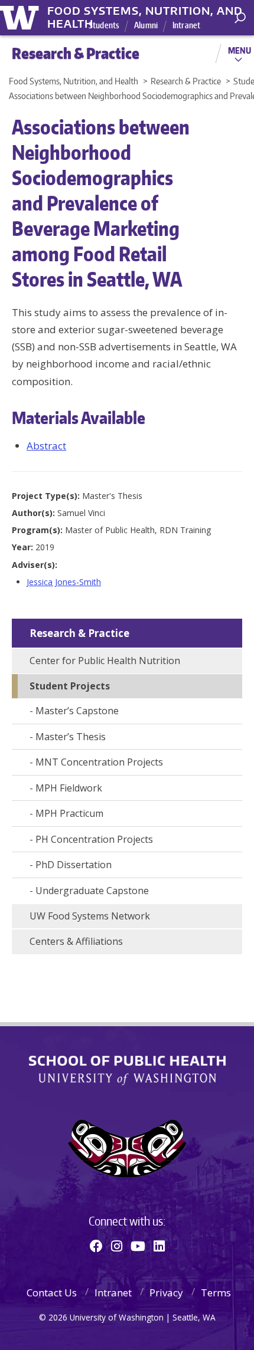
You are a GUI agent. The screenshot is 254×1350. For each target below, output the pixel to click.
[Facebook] (96, 1245)
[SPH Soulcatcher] (127, 1148)
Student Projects (70, 685)
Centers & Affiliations (76, 941)
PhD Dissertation (73, 864)
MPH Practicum (69, 813)
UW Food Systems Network (90, 915)
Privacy (166, 1292)
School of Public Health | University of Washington (127, 1070)
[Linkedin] (159, 1245)
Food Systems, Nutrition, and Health (145, 11)
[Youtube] (138, 1245)
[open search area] (240, 18)
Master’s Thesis (70, 736)
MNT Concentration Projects (99, 762)
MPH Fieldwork (68, 787)
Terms (216, 1292)
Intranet (186, 25)
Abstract (46, 445)
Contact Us (52, 1292)
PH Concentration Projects (94, 839)
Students (104, 25)
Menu (239, 50)
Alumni (146, 25)
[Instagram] (116, 1245)
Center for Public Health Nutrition (105, 660)
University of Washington (21, 16)
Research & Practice (79, 633)
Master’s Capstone (77, 710)
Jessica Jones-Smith (64, 581)
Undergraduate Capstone (92, 890)
